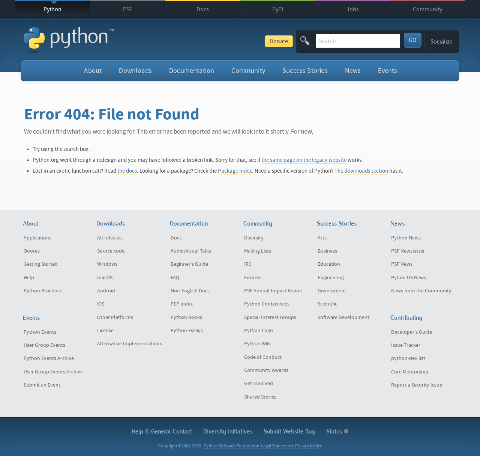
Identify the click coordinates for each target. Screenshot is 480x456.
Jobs (352, 9)
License (105, 331)
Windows (107, 264)
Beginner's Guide (189, 264)
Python (53, 9)
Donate (279, 41)
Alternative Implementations (129, 344)
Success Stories (305, 71)
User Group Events (44, 345)
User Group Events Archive (53, 372)
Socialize (441, 41)
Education (329, 264)
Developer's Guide (411, 332)
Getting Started (41, 264)
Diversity (254, 238)
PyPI (277, 9)
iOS (100, 304)
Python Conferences (267, 304)
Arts (322, 238)
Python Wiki (257, 344)
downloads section (366, 171)
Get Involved (258, 384)
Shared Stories (260, 397)
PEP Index (182, 304)
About (93, 71)
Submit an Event (42, 385)
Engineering (331, 278)
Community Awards (266, 370)
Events (387, 71)
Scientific (327, 304)
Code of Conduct (263, 357)
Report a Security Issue (416, 385)
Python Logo (258, 331)
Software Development (343, 318)
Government (332, 291)
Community (427, 9)
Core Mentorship (409, 372)
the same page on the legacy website (303, 160)
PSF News (401, 264)
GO (413, 40)
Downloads (135, 71)
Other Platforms (115, 318)
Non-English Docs (190, 291)
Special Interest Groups (270, 318)
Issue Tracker (405, 345)
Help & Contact (162, 431)
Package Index (235, 171)
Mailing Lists (257, 251)
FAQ (175, 278)
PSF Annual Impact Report (273, 291)
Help (29, 278)
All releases (110, 238)
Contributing (406, 318)
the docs (127, 171)
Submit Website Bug (289, 431)
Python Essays (187, 331)
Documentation (191, 71)
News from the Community (421, 291)
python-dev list (408, 358)
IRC (248, 264)
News (353, 71)
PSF (127, 9)
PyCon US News (408, 278)
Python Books (186, 318)
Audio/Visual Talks (191, 251)
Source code (110, 251)
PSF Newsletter (408, 251)
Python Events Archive (49, 358)
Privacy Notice (308, 446)
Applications (37, 238)
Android (106, 291)
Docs (202, 9)
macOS (104, 278)
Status (335, 431)
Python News (406, 238)
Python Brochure (43, 291)
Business (327, 251)
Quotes (32, 251)
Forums (252, 278)
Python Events (40, 332)
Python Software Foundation (232, 446)
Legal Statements (277, 446)
